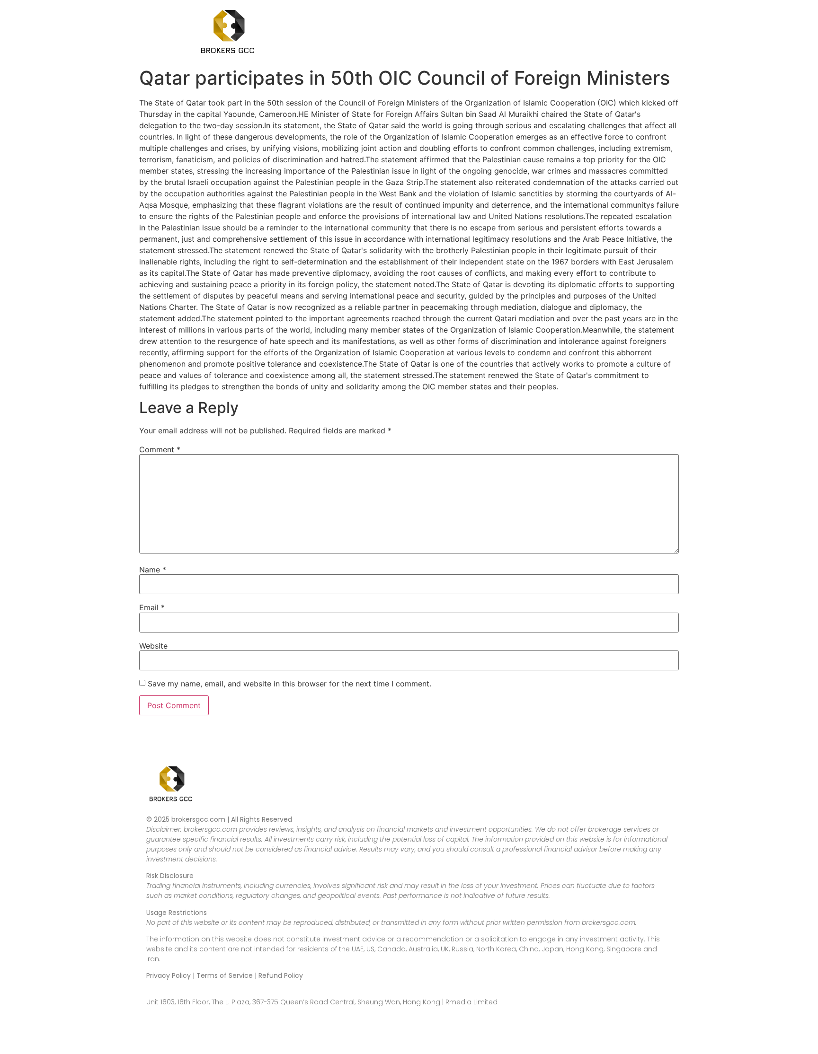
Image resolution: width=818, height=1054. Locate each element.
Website (153, 646)
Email (152, 607)
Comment (159, 449)
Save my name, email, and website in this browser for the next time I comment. (289, 683)
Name (152, 569)
